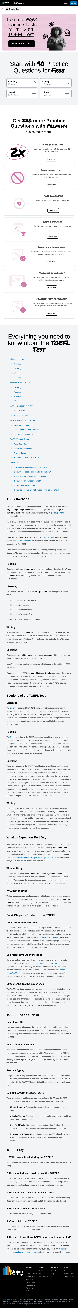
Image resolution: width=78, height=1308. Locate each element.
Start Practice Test (21, 43)
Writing (17, 373)
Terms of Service (69, 1276)
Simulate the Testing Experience (27, 434)
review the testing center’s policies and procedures (33, 857)
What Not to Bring (21, 415)
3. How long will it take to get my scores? (30, 476)
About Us (54, 1271)
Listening (17, 369)
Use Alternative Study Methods (26, 430)
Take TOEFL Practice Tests (25, 425)
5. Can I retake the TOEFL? (25, 485)
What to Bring (19, 411)
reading (9, 516)
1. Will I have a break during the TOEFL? (30, 467)
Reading (17, 364)
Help (40, 1273)
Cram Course (30, 1271)
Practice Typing (20, 453)
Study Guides (30, 1282)
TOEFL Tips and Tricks (19, 439)
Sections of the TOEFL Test (21, 383)
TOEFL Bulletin (36, 883)
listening (62, 513)
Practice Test (14, 9)
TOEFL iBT (46, 537)
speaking (54, 513)
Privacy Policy (68, 1273)
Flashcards (29, 1279)
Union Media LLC (14, 1299)
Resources (29, 1288)
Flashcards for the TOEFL (49, 963)
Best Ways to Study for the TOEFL (24, 420)
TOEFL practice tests (49, 937)
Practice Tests (30, 1276)
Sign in (66, 3)
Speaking (17, 378)
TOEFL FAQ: (15, 462)
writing (19, 516)
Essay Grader (30, 1285)
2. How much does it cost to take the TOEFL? (32, 472)
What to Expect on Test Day (21, 406)
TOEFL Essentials (23, 541)
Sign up (73, 3)
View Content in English (23, 449)
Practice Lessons (31, 1273)
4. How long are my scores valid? (27, 481)
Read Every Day (20, 444)
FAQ (27, 1291)
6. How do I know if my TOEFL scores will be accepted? (36, 490)
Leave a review (43, 1276)
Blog (52, 1273)
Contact (41, 1271)
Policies (66, 1271)
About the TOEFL (17, 359)
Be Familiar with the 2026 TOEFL (27, 458)
